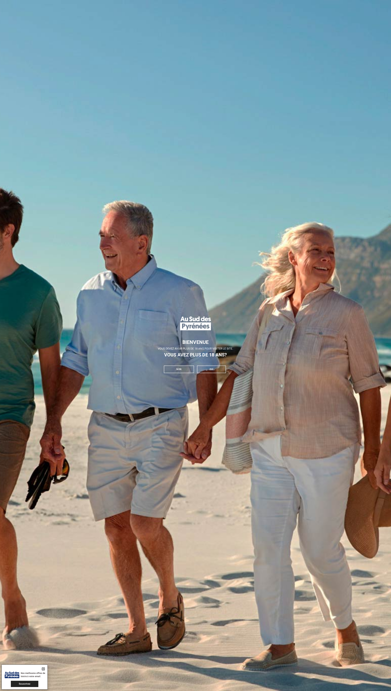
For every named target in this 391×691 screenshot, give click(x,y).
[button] (43, 669)
